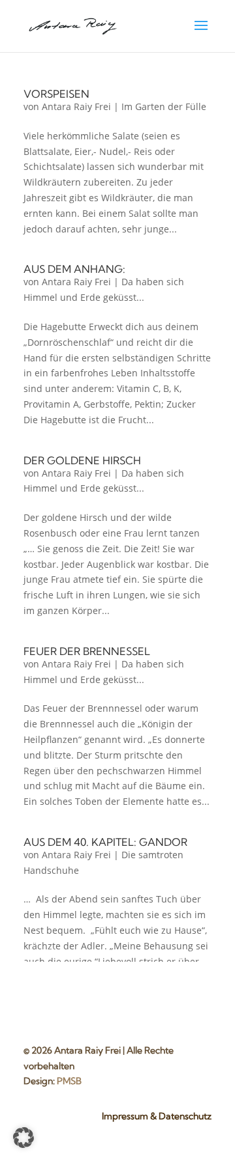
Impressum (125, 1116)
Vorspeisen (56, 93)
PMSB (69, 1081)
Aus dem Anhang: (74, 268)
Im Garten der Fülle (163, 106)
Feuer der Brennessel (87, 651)
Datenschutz (185, 1116)
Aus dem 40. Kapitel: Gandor (105, 841)
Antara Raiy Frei (76, 106)
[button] (23, 1137)
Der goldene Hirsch (82, 460)
